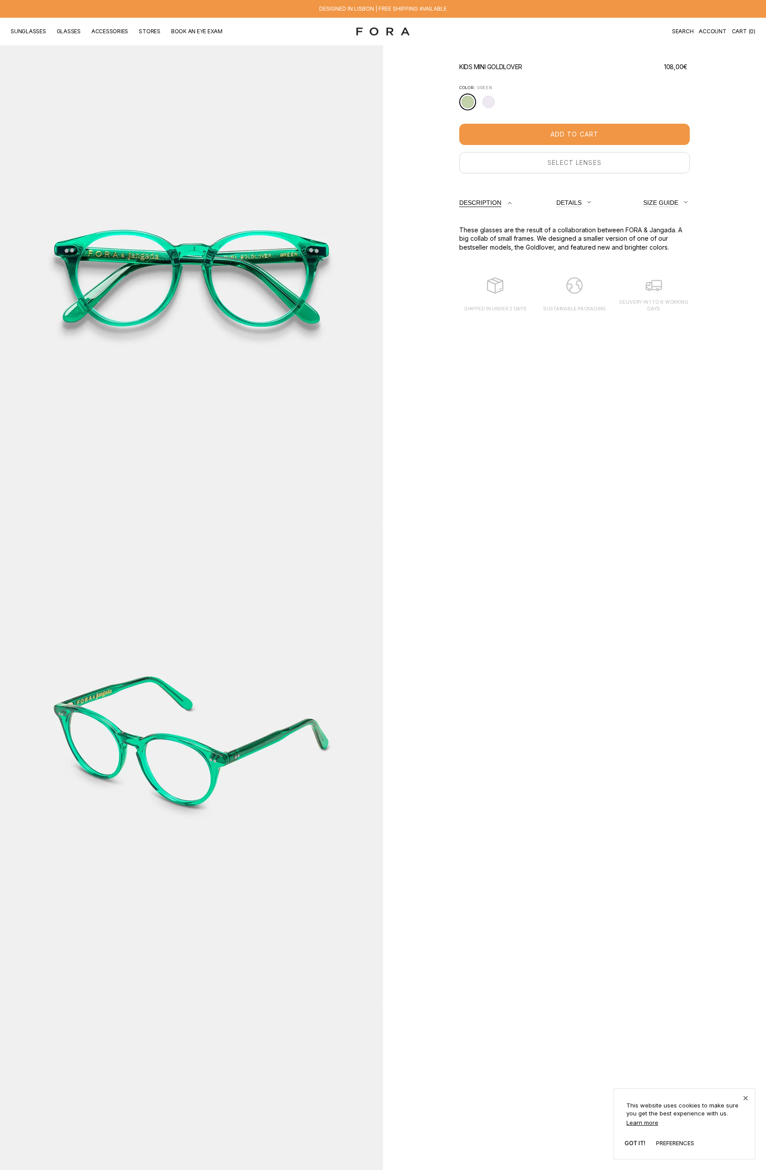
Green (470, 105)
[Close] (745, 1098)
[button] (683, 31)
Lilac (491, 105)
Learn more (642, 1122)
